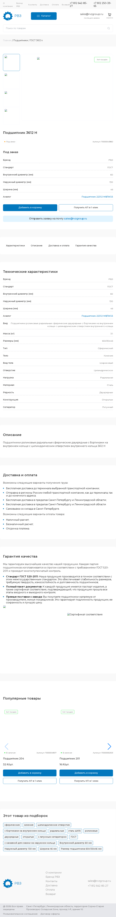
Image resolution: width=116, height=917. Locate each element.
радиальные (57, 830)
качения (28, 825)
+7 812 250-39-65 (102, 4)
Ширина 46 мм (48, 848)
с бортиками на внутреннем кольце (25, 830)
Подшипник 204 (13, 758)
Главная (7, 40)
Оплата (55, 4)
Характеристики (15, 245)
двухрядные (12, 836)
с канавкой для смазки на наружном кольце (30, 843)
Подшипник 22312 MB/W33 (97, 196)
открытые (28, 836)
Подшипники (20, 40)
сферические (12, 825)
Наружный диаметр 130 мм (20, 848)
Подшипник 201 (70, 758)
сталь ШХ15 (74, 830)
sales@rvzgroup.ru (91, 14)
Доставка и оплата (58, 245)
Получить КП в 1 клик (86, 207)
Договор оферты (50, 913)
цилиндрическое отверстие (54, 825)
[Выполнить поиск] (108, 28)
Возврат (66, 4)
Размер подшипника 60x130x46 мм (81, 848)
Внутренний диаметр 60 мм (76, 843)
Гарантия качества (85, 245)
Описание (36, 245)
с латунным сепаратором (52, 836)
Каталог (46, 15)
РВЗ (17, 16)
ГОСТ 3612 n (36, 40)
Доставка (44, 4)
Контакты (32, 4)
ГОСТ (73, 836)
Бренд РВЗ (53, 876)
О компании (54, 872)
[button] (109, 746)
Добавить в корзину (30, 207)
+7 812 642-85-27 (78, 4)
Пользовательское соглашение (20, 913)
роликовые (91, 830)
